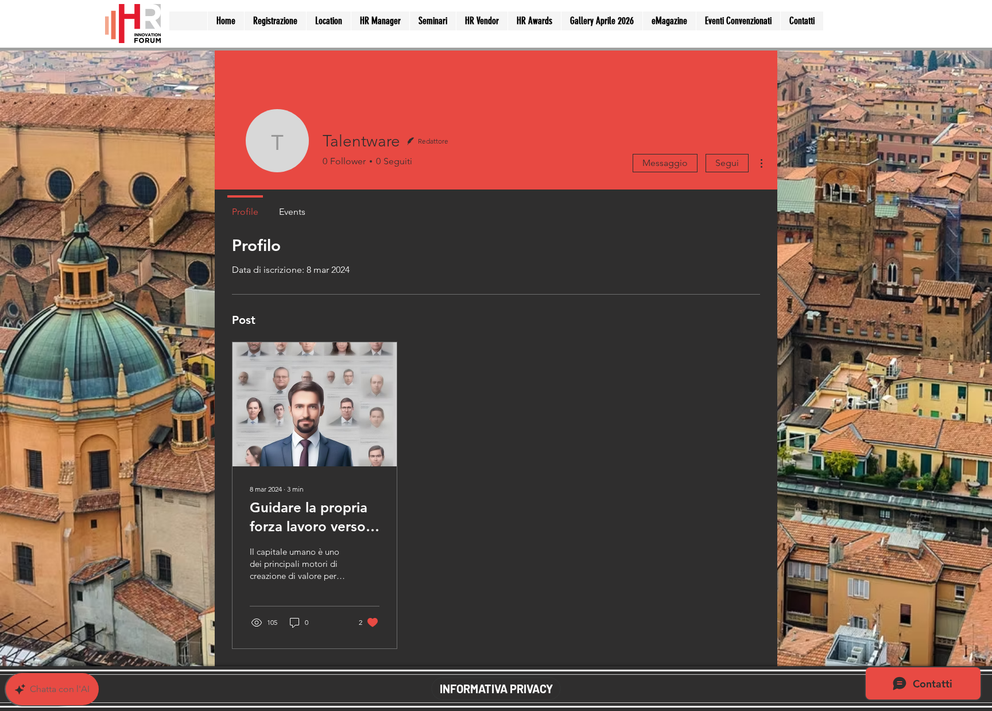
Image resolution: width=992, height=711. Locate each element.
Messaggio (665, 162)
